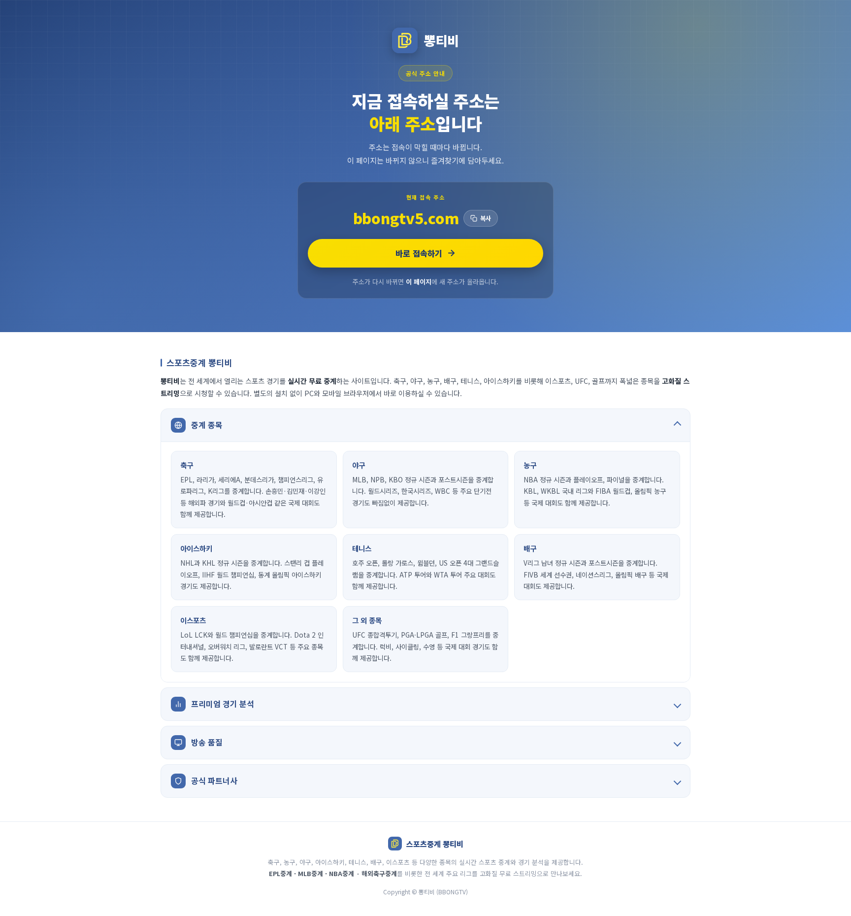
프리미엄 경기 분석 (222, 704)
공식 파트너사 (214, 780)
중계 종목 (207, 425)
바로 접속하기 (418, 253)
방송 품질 (207, 742)
